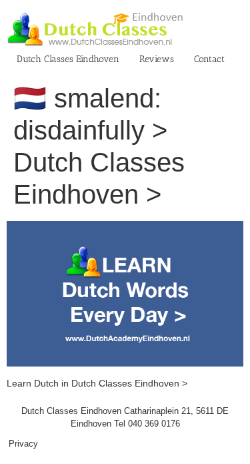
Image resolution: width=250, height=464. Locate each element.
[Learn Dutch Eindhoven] (125, 227)
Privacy (23, 444)
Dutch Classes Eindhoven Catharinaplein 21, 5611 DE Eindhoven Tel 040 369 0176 (125, 417)
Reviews (156, 59)
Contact (209, 59)
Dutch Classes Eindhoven (68, 59)
